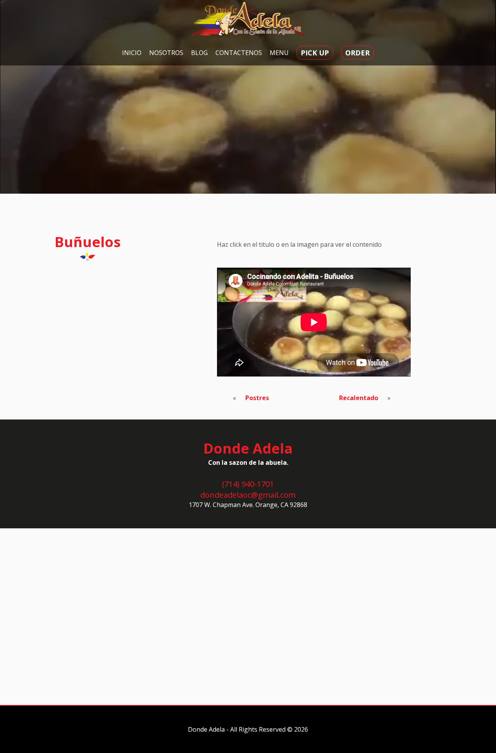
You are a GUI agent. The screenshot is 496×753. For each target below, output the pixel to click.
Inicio (131, 52)
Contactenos (238, 52)
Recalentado (358, 398)
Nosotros (166, 52)
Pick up (315, 52)
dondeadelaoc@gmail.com (248, 495)
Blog (199, 52)
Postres (257, 398)
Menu (279, 52)
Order (357, 52)
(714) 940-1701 (248, 484)
